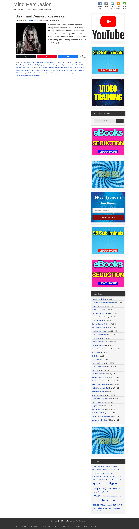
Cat (44, 67)
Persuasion (97, 504)
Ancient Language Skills (100, 388)
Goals (103, 480)
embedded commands (102, 476)
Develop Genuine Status (100, 324)
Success (94, 511)
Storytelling (25, 67)
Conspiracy (62, 62)
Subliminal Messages (114, 508)
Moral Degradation (57, 70)
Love (104, 492)
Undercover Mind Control (100, 420)
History (114, 480)
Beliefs (33, 62)
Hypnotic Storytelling (31, 70)
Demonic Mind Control (56, 67)
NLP (119, 501)
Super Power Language (99, 399)
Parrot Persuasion (98, 402)
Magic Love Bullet (98, 409)
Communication (101, 470)
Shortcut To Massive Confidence (103, 303)
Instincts (117, 488)
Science (109, 505)
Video (31, 67)
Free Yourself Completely (100, 384)
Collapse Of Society (53, 62)
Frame (94, 480)
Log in (86, 521)
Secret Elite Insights (99, 335)
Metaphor (38, 65)
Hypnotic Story (105, 484)
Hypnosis (96, 483)
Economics (111, 473)
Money (98, 501)
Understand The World (99, 317)
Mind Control (46, 70)
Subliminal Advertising (65, 73)
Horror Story (19, 65)
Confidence (110, 469)
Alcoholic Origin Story (99, 299)
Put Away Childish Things (100, 313)
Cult (68, 62)
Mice (39, 70)
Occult (75, 70)
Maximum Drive (97, 363)
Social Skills (95, 508)
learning (100, 492)
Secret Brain (96, 352)
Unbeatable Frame (98, 345)
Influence (110, 488)
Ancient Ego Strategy (99, 413)
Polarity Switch (20, 73)
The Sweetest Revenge (100, 381)
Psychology (67, 65)
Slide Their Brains (98, 395)
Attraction (112, 466)
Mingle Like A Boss (98, 306)
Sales (104, 505)
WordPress (79, 521)
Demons (66, 67)
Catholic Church (41, 62)
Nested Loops (53, 65)
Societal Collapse (51, 73)
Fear (81, 62)
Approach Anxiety (102, 466)
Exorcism (77, 67)
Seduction (75, 65)
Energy (115, 477)
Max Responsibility (98, 374)
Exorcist (83, 67)
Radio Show (30, 73)
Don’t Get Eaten (97, 320)
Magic (108, 492)
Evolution (120, 477)
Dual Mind (104, 473)
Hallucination (108, 480)
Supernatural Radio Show (31, 75)
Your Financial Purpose (99, 331)
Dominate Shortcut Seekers (101, 349)
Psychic (60, 65)
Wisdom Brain (96, 338)
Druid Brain (95, 356)
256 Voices (94, 466)
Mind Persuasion (33, 4)
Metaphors (107, 496)
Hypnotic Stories (29, 65)
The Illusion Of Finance (100, 327)
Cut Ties (95, 370)
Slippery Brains (97, 406)
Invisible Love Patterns (100, 377)
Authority (118, 466)
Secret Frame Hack (98, 367)
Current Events (75, 62)
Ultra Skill (95, 359)
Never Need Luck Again (99, 342)
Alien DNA (27, 62)
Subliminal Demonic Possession (40, 16)
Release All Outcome (99, 310)
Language (95, 492)
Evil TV (71, 67)
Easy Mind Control (98, 391)
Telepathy (99, 511)
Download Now (108, 217)
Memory (112, 492)
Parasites (81, 70)
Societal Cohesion (40, 73)
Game (99, 479)
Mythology (45, 65)
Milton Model (114, 496)
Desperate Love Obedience (101, 416)
